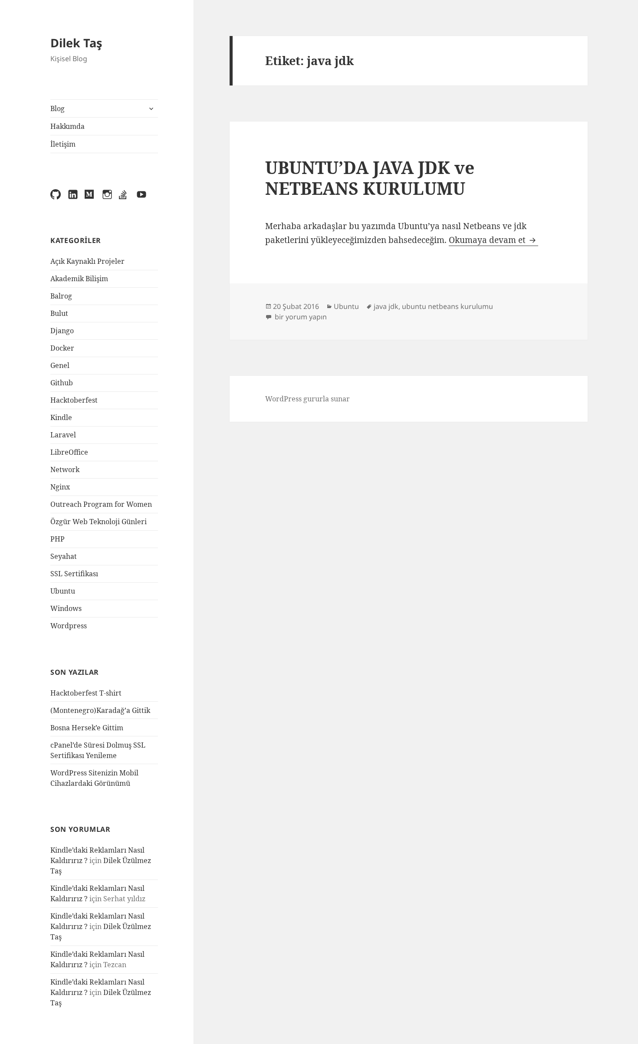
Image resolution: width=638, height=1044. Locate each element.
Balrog (61, 296)
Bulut (59, 313)
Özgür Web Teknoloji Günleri (98, 521)
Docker (62, 348)
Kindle (61, 417)
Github (61, 382)
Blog (57, 108)
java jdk (386, 306)
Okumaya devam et (493, 240)
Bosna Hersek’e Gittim (86, 727)
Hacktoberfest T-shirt (86, 693)
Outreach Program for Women (101, 504)
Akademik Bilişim (79, 278)
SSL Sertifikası (74, 573)
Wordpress (68, 625)
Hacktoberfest (74, 400)
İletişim (63, 144)
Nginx (60, 487)
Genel (59, 365)
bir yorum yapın (300, 317)
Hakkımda (67, 126)
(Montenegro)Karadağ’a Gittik (100, 710)
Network (64, 469)
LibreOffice (69, 452)
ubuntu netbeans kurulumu (447, 306)
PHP (57, 539)
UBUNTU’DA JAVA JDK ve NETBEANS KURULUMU (369, 178)
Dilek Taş (76, 43)
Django (62, 330)
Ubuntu (62, 591)
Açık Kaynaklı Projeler (87, 261)
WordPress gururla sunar (307, 399)
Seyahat (63, 556)
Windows (66, 608)
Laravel (63, 435)
